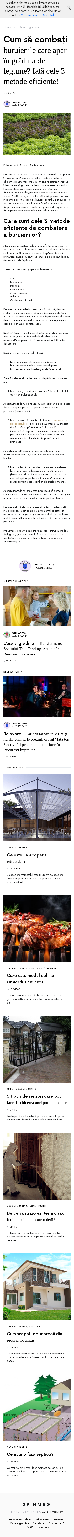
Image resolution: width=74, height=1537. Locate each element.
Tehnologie (42, 1519)
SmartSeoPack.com (51, 1512)
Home (7, 27)
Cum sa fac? (37, 968)
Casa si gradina (29, 27)
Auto (10, 1089)
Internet (58, 1519)
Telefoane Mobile (20, 1519)
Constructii (37, 1206)
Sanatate (39, 1523)
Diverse (52, 968)
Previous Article (17, 581)
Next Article (11, 672)
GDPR (30, 1526)
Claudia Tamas (19, 102)
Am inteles (50, 15)
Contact (43, 1526)
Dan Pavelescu (19, 633)
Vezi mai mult (30, 15)
